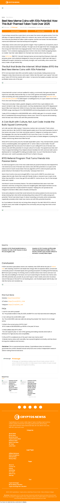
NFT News (11, 444)
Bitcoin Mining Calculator (15, 484)
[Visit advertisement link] (30, 11)
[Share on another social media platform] (57, 31)
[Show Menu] (2, 2)
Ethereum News (13, 440)
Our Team (12, 472)
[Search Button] (57, 2)
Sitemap (11, 475)
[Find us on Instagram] (35, 407)
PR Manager (14, 27)
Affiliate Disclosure (14, 453)
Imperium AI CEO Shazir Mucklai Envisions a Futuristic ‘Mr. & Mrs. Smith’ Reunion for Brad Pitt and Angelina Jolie (14, 249)
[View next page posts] (31, 257)
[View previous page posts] (28, 257)
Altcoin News (12, 433)
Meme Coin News (13, 442)
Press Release (9, 17)
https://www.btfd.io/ (13, 298)
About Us (11, 465)
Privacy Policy (12, 458)
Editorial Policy (13, 457)
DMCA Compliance (14, 455)
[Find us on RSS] (40, 407)
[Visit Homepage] (13, 2)
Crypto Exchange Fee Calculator (18, 486)
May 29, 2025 (23, 27)
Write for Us (12, 473)
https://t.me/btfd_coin (15, 305)
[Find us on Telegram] (30, 407)
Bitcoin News (12, 435)
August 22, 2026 (13, 392)
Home (3, 17)
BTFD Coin (9, 56)
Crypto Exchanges (14, 483)
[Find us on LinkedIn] (24, 407)
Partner (11, 468)
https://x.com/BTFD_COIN (16, 301)
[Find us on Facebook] (19, 407)
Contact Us (12, 466)
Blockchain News (13, 437)
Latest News (12, 446)
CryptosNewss (15, 492)
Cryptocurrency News (15, 439)
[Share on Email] (54, 31)
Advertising (12, 470)
